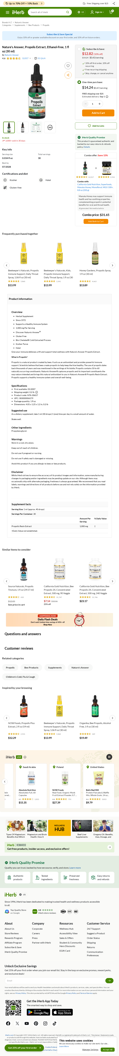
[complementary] (52, 1047)
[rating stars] (14, 58)
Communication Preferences (95, 953)
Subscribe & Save (13, 947)
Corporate (37, 928)
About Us (9, 928)
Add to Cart (24, 263)
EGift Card (64, 950)
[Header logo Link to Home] (18, 12)
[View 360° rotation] (50, 127)
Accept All (107, 1049)
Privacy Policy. (21, 993)
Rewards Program (13, 938)
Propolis (46, 25)
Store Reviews (12, 933)
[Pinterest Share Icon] (36, 1023)
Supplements (20, 25)
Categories (6, 25)
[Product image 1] (9, 127)
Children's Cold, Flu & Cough (20, 676)
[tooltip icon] (25, 757)
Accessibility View (68, 933)
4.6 (3, 58)
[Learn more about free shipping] (107, 96)
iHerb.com (9, 1035)
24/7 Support (93, 928)
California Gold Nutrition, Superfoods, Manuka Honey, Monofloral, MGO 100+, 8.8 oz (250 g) (95, 187)
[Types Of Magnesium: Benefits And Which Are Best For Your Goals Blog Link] (16, 829)
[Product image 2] (22, 127)
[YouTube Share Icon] (26, 1023)
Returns (91, 947)
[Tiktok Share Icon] (54, 1023)
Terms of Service (86, 993)
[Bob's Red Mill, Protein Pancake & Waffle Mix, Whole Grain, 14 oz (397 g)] (98, 781)
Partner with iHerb (41, 942)
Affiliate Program (13, 942)
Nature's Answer (22, 22)
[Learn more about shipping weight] (36, 392)
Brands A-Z (7, 22)
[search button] (68, 12)
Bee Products (33, 25)
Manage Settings (90, 1049)
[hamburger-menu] (7, 12)
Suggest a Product (96, 933)
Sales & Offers (66, 938)
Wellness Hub (66, 928)
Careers (36, 933)
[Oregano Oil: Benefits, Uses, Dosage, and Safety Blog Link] (103, 829)
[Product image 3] (36, 127)
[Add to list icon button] (68, 65)
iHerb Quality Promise (16, 951)
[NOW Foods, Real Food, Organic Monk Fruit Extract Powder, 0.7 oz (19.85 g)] (65, 781)
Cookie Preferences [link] (52, 1047)
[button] (114, 3)
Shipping (91, 942)
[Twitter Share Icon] (17, 1023)
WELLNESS (59, 828)
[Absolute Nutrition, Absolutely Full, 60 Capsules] (31, 781)
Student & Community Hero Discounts (70, 944)
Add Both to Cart (96, 221)
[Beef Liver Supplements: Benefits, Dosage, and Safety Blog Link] (82, 829)
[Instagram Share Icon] (45, 1023)
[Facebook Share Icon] (8, 1023)
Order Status (93, 938)
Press (35, 938)
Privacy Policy (71, 993)
